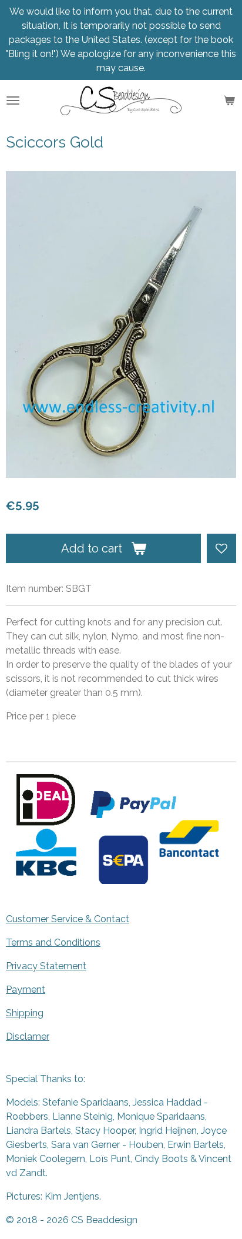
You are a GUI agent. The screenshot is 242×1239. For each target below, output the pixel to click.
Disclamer (27, 1036)
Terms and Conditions (53, 942)
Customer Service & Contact (67, 919)
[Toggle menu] (13, 100)
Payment (25, 989)
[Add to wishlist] (221, 548)
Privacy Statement (46, 966)
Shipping (24, 1013)
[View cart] (229, 100)
